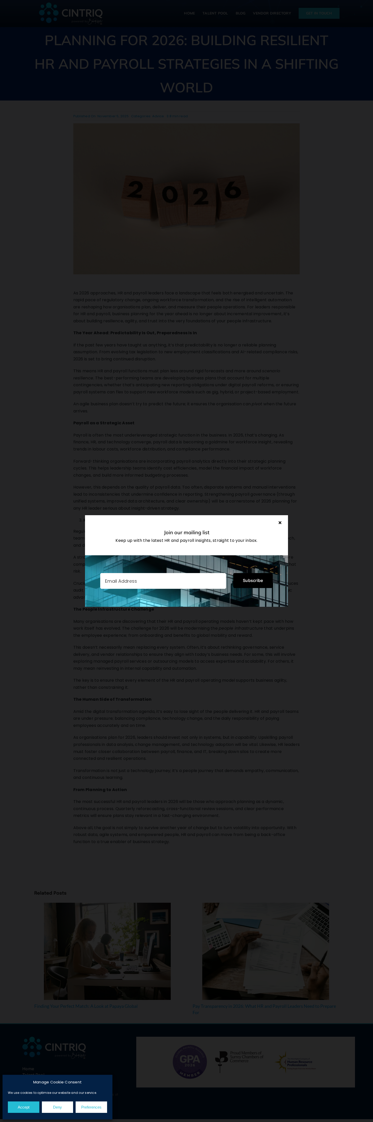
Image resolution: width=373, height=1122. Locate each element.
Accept (23, 1107)
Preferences (91, 1107)
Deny (57, 1107)
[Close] (280, 522)
